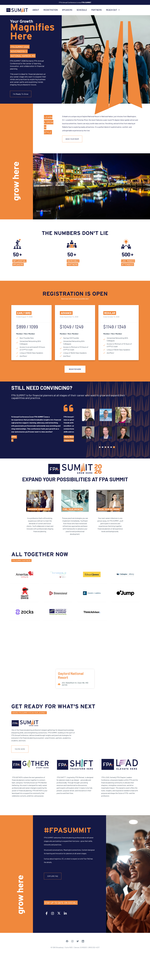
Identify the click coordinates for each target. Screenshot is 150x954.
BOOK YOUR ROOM (72, 139)
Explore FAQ (52, 876)
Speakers (67, 10)
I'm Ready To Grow (20, 94)
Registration (50, 10)
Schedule (82, 10)
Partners (96, 10)
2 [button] (102, 447)
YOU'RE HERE (20, 749)
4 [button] (108, 447)
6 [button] (114, 447)
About (36, 10)
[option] (42, 423)
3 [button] (105, 447)
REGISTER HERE (75, 369)
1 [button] (99, 447)
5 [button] (111, 447)
